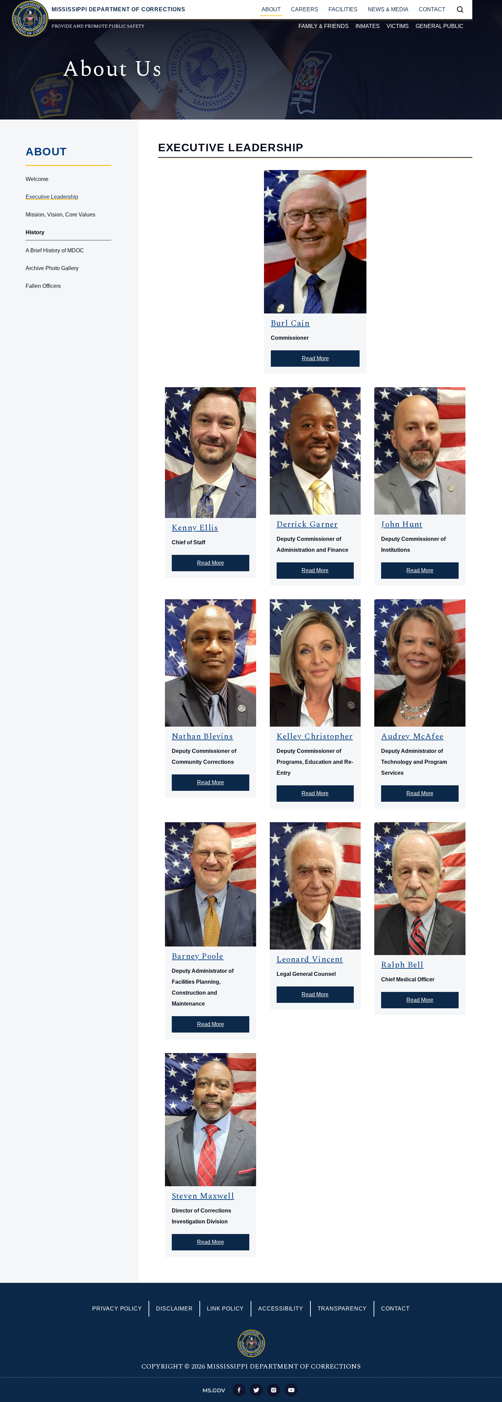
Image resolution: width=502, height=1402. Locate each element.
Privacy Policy (117, 1309)
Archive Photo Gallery (52, 268)
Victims (398, 26)
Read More (315, 358)
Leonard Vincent (310, 959)
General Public (439, 26)
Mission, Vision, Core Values (60, 215)
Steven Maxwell (203, 1196)
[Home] (29, 19)
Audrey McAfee (412, 736)
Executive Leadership (52, 197)
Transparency (342, 1309)
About (271, 9)
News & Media (388, 9)
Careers (304, 9)
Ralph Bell (402, 965)
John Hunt (401, 524)
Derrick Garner (307, 524)
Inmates (367, 26)
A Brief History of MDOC (55, 250)
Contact (432, 9)
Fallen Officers (43, 286)
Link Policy (225, 1309)
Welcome (37, 179)
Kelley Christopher (315, 736)
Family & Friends (323, 26)
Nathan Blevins (202, 736)
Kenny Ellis (195, 528)
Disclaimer (174, 1309)
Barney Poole (197, 956)
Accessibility (280, 1309)
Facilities (343, 9)
